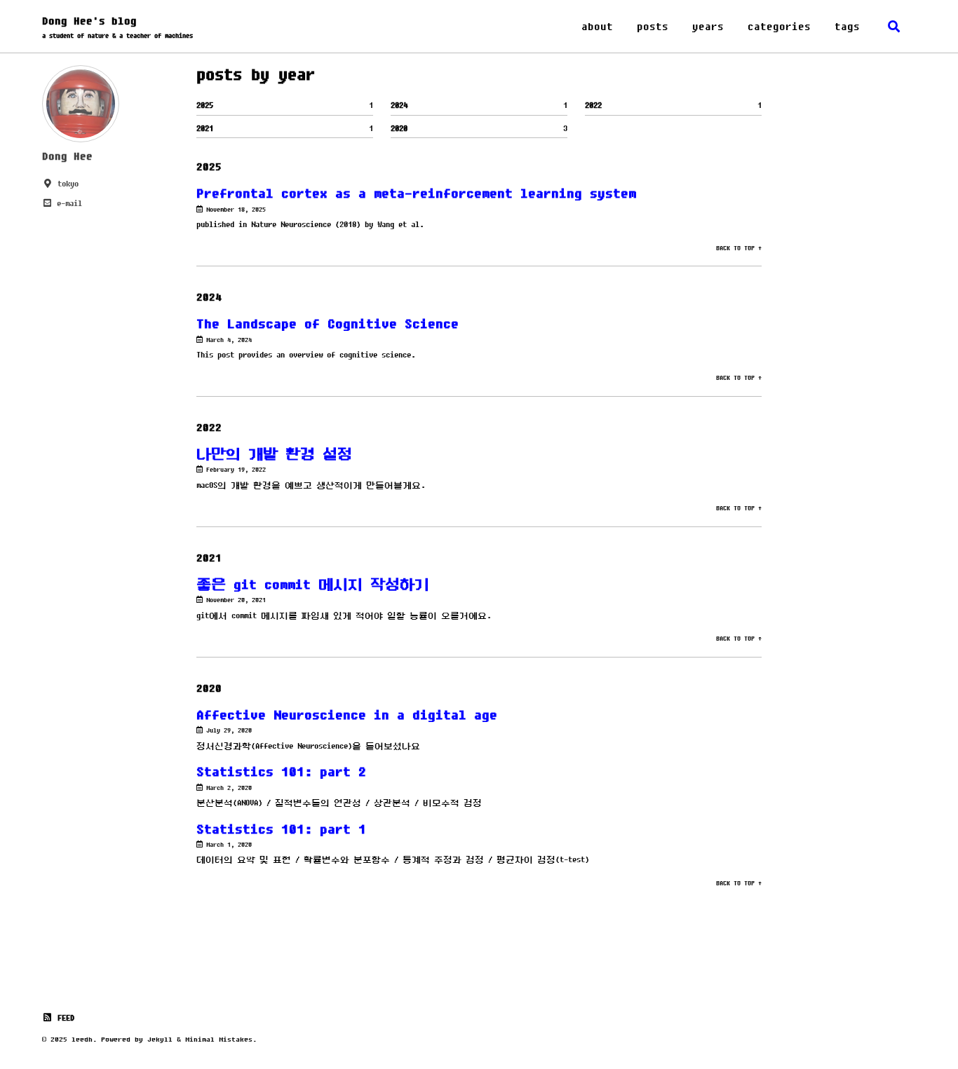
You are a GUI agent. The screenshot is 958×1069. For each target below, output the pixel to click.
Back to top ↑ (739, 248)
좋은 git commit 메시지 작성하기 (312, 584)
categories (779, 26)
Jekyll (160, 1039)
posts (652, 26)
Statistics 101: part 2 (281, 771)
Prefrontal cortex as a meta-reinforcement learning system (416, 193)
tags (847, 26)
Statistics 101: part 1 (281, 829)
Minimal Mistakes (218, 1039)
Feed (63, 1018)
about (597, 26)
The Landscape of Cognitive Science (327, 323)
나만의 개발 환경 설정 (274, 454)
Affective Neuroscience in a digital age (346, 714)
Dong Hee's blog (117, 27)
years (708, 26)
